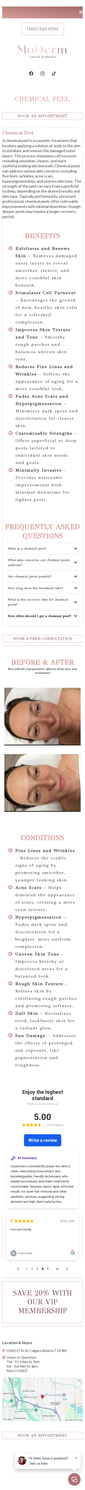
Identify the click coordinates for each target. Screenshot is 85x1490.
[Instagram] (42, 73)
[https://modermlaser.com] (42, 52)
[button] (81, 12)
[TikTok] (54, 73)
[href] (42, 1399)
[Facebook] (31, 73)
